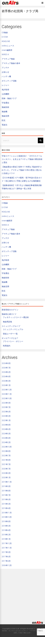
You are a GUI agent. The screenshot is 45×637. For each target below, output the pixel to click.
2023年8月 (6, 451)
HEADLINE (6, 41)
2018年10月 (7, 517)
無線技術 (5, 107)
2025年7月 (6, 407)
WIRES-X (5, 54)
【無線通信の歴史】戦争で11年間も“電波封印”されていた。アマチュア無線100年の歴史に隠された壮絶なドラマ (22, 170)
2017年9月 (6, 552)
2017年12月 (7, 543)
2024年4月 (6, 438)
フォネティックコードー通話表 (16, 317)
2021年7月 (6, 464)
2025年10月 (7, 398)
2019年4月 (6, 508)
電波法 (4, 125)
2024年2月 (6, 442)
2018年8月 (6, 521)
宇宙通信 (5, 103)
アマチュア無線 (8, 59)
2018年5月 (6, 526)
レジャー (5, 85)
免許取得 (5, 90)
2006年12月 (7, 565)
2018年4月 (6, 530)
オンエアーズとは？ (10, 338)
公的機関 (5, 94)
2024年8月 (6, 425)
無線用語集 (7, 322)
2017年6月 (6, 557)
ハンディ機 (6, 76)
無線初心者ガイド (9, 314)
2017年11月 (7, 548)
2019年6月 (6, 499)
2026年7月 (6, 368)
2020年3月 (6, 473)
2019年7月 (6, 495)
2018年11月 (7, 513)
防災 (3, 120)
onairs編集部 (7, 50)
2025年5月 (6, 416)
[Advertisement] (22, 593)
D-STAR (5, 37)
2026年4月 (6, 376)
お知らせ (5, 72)
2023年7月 (6, 455)
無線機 (4, 112)
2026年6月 (6, 372)
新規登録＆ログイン (10, 310)
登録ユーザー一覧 (10, 334)
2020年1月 (6, 477)
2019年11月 (7, 482)
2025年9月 (6, 403)
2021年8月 (6, 460)
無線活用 (5, 116)
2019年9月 (6, 486)
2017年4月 (6, 561)
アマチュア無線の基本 (11, 63)
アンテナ (5, 68)
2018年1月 (6, 539)
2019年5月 (6, 504)
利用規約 (6, 346)
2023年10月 (7, 447)
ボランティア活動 (9, 81)
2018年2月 (6, 535)
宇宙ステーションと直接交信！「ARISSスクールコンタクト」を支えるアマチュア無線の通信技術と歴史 (22, 159)
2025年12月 (7, 390)
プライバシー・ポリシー (13, 341)
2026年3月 (6, 381)
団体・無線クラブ (9, 98)
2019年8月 (6, 491)
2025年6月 (6, 412)
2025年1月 (6, 420)
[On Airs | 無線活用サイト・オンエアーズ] (10, 5)
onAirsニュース (8, 46)
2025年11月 (7, 394)
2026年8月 (6, 363)
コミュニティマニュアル (13, 329)
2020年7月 (6, 469)
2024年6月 (6, 429)
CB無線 (5, 32)
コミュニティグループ (11, 326)
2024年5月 (6, 434)
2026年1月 (6, 385)
